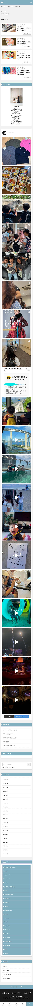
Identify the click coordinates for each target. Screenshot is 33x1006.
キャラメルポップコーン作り (9, 745)
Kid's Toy (6, 914)
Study (5, 949)
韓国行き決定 (6, 741)
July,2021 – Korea (8, 910)
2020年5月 (5, 830)
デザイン (8, 767)
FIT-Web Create (14, 998)
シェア (10, 1004)
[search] (29, 764)
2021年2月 (5, 803)
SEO (13, 767)
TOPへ (30, 1004)
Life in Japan (10, 6)
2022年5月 (5, 787)
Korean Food (7, 925)
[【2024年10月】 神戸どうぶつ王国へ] (16, 209)
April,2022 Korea (8, 875)
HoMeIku (6, 902)
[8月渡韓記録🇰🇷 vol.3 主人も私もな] (16, 498)
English (6, 890)
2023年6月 (5, 779)
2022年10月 (5, 783)
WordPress (26, 998)
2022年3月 (5, 791)
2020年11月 (5, 810)
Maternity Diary (7, 941)
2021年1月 (5, 807)
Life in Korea (7, 937)
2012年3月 (5, 854)
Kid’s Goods (18, 6)
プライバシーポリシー (16, 993)
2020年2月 (5, 842)
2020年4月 (5, 834)
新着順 (2, 19)
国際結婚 (6, 953)
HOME (4, 6)
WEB (4, 767)
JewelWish (20, 996)
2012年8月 (5, 850)
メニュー (16, 1004)
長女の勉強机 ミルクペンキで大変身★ (23, 29)
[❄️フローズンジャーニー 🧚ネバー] (16, 671)
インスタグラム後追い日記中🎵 (10, 730)
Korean (6, 922)
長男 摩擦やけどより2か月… (9, 734)
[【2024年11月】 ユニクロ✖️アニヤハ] (16, 151)
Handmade (6, 898)
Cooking (6, 882)
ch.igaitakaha (7, 878)
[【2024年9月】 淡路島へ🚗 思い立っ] (16, 266)
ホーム (3, 1004)
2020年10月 (5, 814)
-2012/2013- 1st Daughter (10, 867)
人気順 (6, 19)
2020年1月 (5, 846)
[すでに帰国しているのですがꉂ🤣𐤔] (16, 613)
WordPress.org (6, 978)
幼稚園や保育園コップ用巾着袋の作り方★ (23, 42)
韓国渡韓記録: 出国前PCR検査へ (10, 737)
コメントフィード (7, 974)
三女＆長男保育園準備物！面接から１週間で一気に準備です (23, 72)
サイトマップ (27, 993)
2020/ (5, 871)
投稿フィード (6, 970)
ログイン (5, 966)
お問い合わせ (5, 993)
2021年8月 (5, 795)
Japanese (6, 906)
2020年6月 (5, 826)
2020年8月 (5, 818)
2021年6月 (5, 799)
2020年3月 (5, 838)
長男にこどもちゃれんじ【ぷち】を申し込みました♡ (23, 57)
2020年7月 (5, 822)
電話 (23, 1004)
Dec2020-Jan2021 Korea (9, 886)
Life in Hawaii (7, 929)
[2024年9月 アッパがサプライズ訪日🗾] (16, 353)
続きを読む (27, 33)
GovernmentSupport (8, 894)
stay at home (7, 945)
